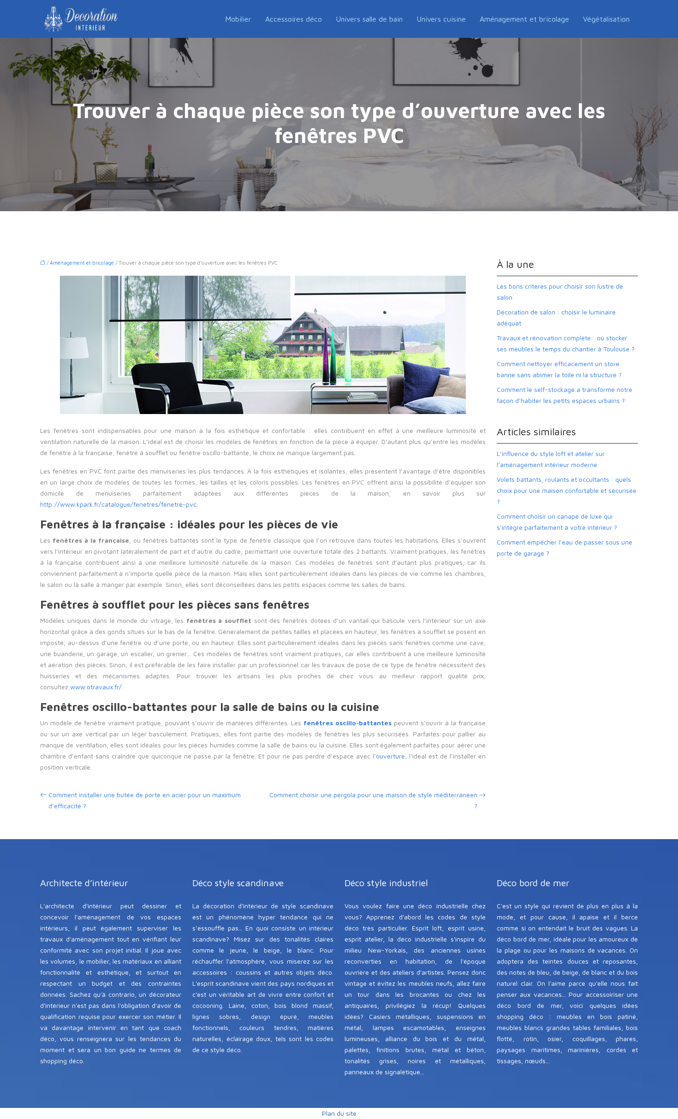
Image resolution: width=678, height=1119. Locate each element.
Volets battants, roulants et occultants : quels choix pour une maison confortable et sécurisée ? (566, 490)
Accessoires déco (293, 19)
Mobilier (238, 19)
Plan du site (339, 1113)
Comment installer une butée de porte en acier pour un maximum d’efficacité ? (144, 800)
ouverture (390, 756)
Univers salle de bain (369, 19)
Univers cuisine (441, 19)
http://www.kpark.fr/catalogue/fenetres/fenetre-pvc (118, 504)
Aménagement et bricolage (524, 19)
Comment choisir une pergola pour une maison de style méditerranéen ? (373, 800)
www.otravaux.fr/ (96, 687)
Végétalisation (606, 19)
